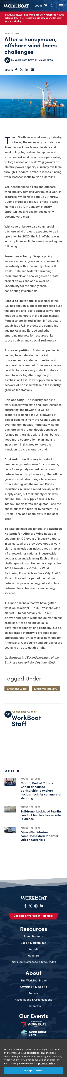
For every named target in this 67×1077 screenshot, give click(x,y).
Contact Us (33, 1005)
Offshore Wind (17, 689)
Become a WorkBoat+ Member (33, 915)
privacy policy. (46, 1063)
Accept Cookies (33, 1070)
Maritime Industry (45, 689)
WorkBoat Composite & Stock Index (33, 961)
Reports (33, 949)
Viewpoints (46, 59)
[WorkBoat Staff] (7, 60)
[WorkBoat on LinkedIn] (41, 906)
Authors (33, 993)
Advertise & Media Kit (33, 986)
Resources (33, 928)
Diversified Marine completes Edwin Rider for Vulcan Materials (39, 836)
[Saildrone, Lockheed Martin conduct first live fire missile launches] (10, 809)
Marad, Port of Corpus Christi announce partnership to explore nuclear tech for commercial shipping (41, 790)
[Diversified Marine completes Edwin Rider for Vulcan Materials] (10, 830)
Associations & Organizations (33, 999)
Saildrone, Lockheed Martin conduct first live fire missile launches (41, 815)
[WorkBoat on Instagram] (36, 906)
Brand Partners (33, 936)
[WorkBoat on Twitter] (30, 906)
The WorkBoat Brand (34, 980)
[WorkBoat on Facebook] (25, 906)
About (34, 972)
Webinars (33, 955)
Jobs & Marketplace (33, 942)
